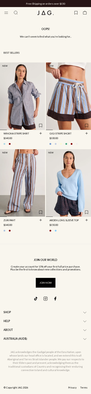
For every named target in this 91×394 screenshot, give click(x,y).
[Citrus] (61, 144)
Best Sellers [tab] (11, 52)
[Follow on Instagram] (45, 298)
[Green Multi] (66, 144)
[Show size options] (41, 133)
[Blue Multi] (4, 231)
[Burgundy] (50, 231)
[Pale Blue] (56, 231)
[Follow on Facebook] (55, 298)
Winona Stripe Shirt (16, 134)
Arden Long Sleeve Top (64, 220)
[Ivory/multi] (15, 144)
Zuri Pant (9, 220)
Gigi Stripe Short (60, 134)
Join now (46, 282)
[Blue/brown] (4, 144)
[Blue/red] (56, 144)
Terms (83, 387)
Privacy (72, 387)
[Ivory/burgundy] (10, 144)
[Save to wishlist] (40, 125)
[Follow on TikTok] (36, 298)
